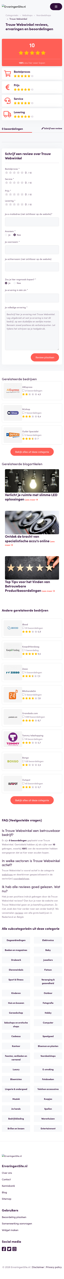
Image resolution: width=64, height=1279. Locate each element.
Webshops (27, 15)
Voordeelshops (43, 15)
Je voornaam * (12, 241)
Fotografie (48, 1002)
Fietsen (48, 969)
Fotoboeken (48, 1079)
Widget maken (10, 1230)
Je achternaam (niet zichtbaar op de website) (28, 259)
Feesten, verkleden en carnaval (16, 1057)
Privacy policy (54, 1267)
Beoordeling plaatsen (14, 1217)
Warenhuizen (48, 1118)
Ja (9, 234)
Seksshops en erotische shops (16, 1024)
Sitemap (6, 1198)
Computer (48, 1022)
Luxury (16, 1069)
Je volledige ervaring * (16, 307)
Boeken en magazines (16, 950)
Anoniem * (10, 231)
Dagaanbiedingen (16, 940)
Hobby (48, 1012)
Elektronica (48, 940)
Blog (4, 1192)
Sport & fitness (16, 979)
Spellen (48, 1108)
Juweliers (48, 959)
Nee (19, 234)
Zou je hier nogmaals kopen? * (20, 279)
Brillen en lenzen (16, 1128)
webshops (7, 874)
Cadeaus (16, 1036)
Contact (6, 1179)
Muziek (16, 1098)
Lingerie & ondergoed (16, 1089)
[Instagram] (14, 1248)
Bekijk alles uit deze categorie (32, 451)
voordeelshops (21, 878)
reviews (19, 912)
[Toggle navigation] (56, 6)
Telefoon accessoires (48, 1089)
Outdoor (48, 993)
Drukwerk (16, 959)
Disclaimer (38, 1267)
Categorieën (12, 15)
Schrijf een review (53, 128)
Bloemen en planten (48, 1046)
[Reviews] (14, 6)
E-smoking (48, 1069)
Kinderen (16, 993)
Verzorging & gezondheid (48, 981)
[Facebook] (4, 1248)
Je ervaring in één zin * (16, 290)
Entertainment (48, 1128)
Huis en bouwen (16, 1002)
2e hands (16, 1108)
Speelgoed (48, 1036)
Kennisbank (8, 1185)
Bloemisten (16, 1079)
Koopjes (48, 1098)
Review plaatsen (45, 357)
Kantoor (16, 1046)
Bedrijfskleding (16, 1118)
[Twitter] (9, 1248)
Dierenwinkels (16, 969)
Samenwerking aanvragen (17, 1223)
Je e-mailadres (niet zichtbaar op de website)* (28, 214)
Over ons (7, 1172)
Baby (48, 950)
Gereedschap (16, 1012)
